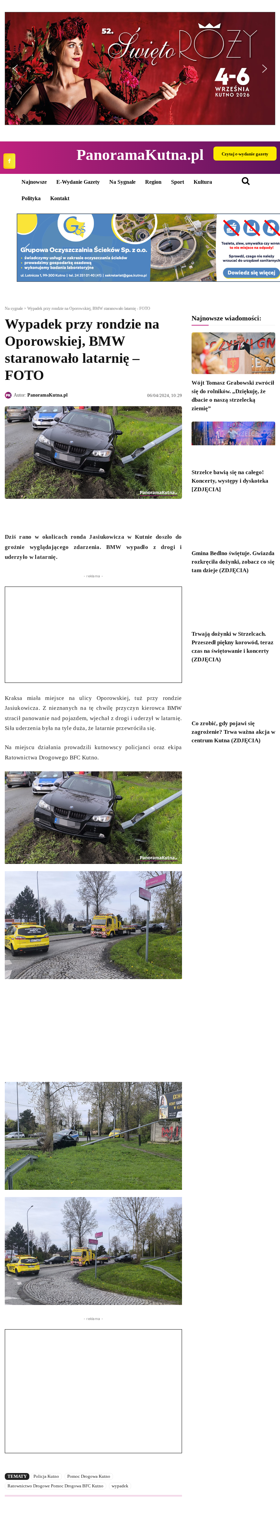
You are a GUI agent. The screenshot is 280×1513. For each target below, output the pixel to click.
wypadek (120, 1485)
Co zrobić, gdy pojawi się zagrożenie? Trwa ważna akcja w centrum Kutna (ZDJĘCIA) (233, 732)
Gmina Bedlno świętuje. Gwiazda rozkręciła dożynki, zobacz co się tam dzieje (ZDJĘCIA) (233, 562)
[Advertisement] (93, 635)
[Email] (59, 515)
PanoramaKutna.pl (47, 395)
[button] (140, 68)
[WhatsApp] (43, 515)
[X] (27, 515)
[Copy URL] (74, 515)
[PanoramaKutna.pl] (9, 395)
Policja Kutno (46, 1476)
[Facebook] (9, 161)
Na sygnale (14, 308)
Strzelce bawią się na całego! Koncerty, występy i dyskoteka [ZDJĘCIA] (230, 481)
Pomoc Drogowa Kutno (88, 1476)
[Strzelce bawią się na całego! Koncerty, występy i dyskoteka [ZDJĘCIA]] (233, 443)
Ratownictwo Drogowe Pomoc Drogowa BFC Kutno (55, 1485)
